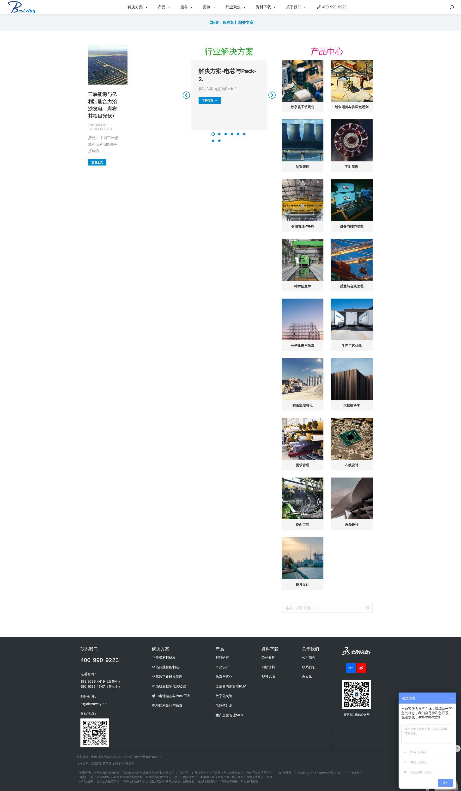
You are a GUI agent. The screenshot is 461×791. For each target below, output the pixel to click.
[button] (213, 134)
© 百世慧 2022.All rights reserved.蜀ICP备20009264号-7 (320, 773)
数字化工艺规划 (302, 107)
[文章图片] (302, 81)
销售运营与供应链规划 (352, 107)
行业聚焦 (233, 7)
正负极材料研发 (164, 657)
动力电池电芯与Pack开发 (171, 696)
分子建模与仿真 (302, 346)
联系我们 (308, 667)
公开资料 (268, 657)
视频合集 (268, 676)
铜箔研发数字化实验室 (169, 686)
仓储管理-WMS (302, 226)
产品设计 (222, 667)
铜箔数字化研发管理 (167, 676)
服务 (184, 7)
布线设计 (351, 465)
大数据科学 (351, 405)
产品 (161, 7)
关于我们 (293, 7)
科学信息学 (302, 286)
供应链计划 (224, 705)
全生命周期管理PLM (231, 686)
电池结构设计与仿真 (167, 705)
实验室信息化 (302, 405)
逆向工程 (302, 525)
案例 (207, 7)
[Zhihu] (351, 668)
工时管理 (351, 167)
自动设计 (351, 525)
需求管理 (302, 465)
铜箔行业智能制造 (165, 667)
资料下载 (263, 7)
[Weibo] (361, 668)
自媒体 (307, 676)
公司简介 (308, 657)
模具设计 (302, 584)
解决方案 (135, 7)
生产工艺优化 (352, 346)
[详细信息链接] (107, 65)
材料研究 (222, 657)
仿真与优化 (224, 676)
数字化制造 (224, 696)
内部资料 (268, 667)
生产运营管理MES (229, 715)
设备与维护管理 (352, 226)
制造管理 (302, 167)
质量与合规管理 (352, 286)
